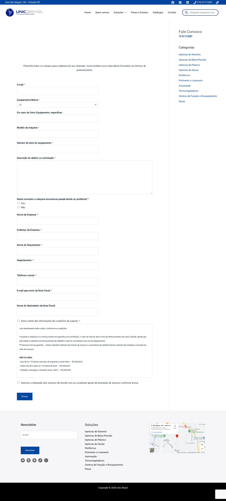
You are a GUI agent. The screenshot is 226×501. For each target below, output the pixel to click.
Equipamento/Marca (28, 100)
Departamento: (25, 260)
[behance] (218, 2)
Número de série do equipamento (35, 143)
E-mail (21, 84)
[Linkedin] (29, 460)
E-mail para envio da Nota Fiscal (34, 290)
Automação (185, 85)
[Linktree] (40, 460)
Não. (23, 207)
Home (87, 12)
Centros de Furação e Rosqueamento (198, 96)
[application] (124, 12)
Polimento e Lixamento (191, 80)
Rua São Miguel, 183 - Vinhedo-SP (22, 2)
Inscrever (30, 450)
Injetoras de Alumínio (190, 54)
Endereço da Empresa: (29, 230)
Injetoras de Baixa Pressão (192, 59)
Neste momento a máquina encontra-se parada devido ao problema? (53, 199)
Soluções (118, 12)
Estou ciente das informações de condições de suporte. (50, 321)
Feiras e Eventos (139, 12)
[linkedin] (188, 2)
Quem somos (102, 12)
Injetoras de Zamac (189, 70)
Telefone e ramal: (26, 275)
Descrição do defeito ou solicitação (36, 158)
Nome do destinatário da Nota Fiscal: (36, 305)
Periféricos (184, 75)
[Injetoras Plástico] (46, 460)
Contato (172, 12)
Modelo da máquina (28, 127)
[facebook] (173, 2)
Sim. (23, 203)
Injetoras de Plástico (189, 65)
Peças (182, 101)
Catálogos (158, 12)
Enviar (25, 396)
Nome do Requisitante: (29, 245)
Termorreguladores (188, 90)
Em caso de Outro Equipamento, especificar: (40, 112)
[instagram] (180, 2)
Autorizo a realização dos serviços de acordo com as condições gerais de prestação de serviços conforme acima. (80, 382)
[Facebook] (23, 460)
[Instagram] (34, 460)
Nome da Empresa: (27, 214)
